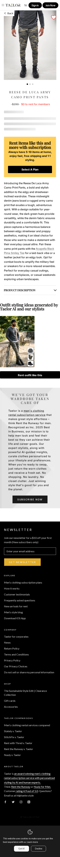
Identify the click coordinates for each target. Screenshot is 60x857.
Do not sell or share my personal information (29, 672)
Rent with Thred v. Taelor (18, 743)
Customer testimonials (17, 594)
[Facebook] (5, 801)
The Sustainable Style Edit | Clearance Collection (25, 692)
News (7, 642)
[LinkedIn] (29, 801)
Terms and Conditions (16, 654)
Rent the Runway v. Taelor (18, 749)
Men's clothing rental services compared (27, 725)
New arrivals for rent (16, 606)
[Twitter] (13, 801)
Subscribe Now (30, 499)
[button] (53, 17)
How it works (12, 588)
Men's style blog (13, 612)
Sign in (35, 5)
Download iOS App (15, 618)
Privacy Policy (12, 660)
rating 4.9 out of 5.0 (26, 791)
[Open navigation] (3, 5)
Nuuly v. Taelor (12, 754)
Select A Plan (30, 169)
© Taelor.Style (30, 817)
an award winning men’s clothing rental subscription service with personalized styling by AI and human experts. (29, 778)
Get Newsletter (22, 562)
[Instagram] (21, 801)
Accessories (11, 706)
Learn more (32, 842)
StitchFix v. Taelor (14, 737)
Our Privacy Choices (15, 666)
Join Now (50, 5)
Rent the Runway (20, 786)
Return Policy (11, 648)
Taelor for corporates (16, 636)
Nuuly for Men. (42, 786)
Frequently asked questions (19, 600)
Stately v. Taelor (13, 731)
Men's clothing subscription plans (23, 582)
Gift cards (10, 700)
